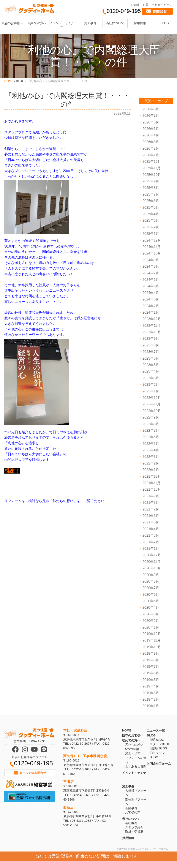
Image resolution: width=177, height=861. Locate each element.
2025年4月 (150, 214)
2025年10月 (151, 175)
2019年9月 (150, 653)
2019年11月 (151, 640)
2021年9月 (150, 496)
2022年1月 (150, 470)
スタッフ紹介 (134, 827)
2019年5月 (150, 680)
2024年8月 (150, 266)
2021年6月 (150, 516)
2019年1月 (150, 706)
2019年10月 (151, 647)
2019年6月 (150, 673)
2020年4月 (150, 607)
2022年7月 (150, 430)
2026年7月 (150, 115)
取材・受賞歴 (134, 831)
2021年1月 (150, 548)
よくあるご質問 (135, 766)
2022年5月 (150, 444)
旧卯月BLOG (158, 748)
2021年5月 (150, 522)
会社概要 (131, 823)
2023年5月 (150, 365)
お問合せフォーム (159, 763)
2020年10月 (151, 568)
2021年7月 (150, 509)
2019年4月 (150, 686)
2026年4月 (150, 135)
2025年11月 (151, 168)
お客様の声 (132, 812)
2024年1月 (150, 312)
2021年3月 (150, 535)
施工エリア (132, 753)
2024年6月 (150, 279)
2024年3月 (150, 299)
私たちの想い (134, 744)
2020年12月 (151, 555)
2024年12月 (151, 240)
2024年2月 (150, 306)
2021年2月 (150, 542)
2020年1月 (150, 627)
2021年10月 (151, 489)
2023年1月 (150, 391)
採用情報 (140, 23)
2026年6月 (150, 122)
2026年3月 (150, 142)
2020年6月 (150, 594)
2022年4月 (150, 450)
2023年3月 (150, 378)
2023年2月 (150, 384)
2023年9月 (150, 338)
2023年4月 (150, 371)
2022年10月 (151, 411)
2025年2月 (150, 227)
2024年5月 (150, 286)
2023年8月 (150, 345)
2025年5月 (150, 207)
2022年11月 (151, 404)
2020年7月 (150, 588)
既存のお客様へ (12, 23)
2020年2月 (150, 620)
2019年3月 (150, 693)
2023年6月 (150, 358)
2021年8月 (150, 502)
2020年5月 (150, 601)
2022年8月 (150, 424)
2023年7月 (150, 352)
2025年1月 (150, 233)
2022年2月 (150, 463)
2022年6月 (150, 437)
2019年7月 (150, 666)
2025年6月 (150, 201)
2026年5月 (150, 129)
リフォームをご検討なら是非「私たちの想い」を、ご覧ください (54, 501)
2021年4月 (150, 529)
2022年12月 (151, 398)
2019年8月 (150, 660)
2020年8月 (150, 581)
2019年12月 (151, 634)
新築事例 (131, 808)
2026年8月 (150, 109)
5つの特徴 (132, 749)
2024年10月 (151, 253)
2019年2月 (150, 699)
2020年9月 (150, 575)
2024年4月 (150, 293)
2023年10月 (151, 332)
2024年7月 (150, 273)
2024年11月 (151, 247)
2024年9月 (150, 260)
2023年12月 (151, 319)
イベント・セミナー (62, 24)
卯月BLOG (157, 739)
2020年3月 (150, 614)
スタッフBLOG (160, 744)
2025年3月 (150, 220)
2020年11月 (151, 562)
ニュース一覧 (156, 730)
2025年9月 (150, 181)
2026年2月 (150, 148)
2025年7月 (150, 194)
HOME (8, 81)
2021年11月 (151, 483)
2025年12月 (151, 161)
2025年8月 (150, 188)
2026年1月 (150, 155)
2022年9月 (150, 417)
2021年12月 (151, 476)
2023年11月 (151, 325)
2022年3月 (150, 456)
